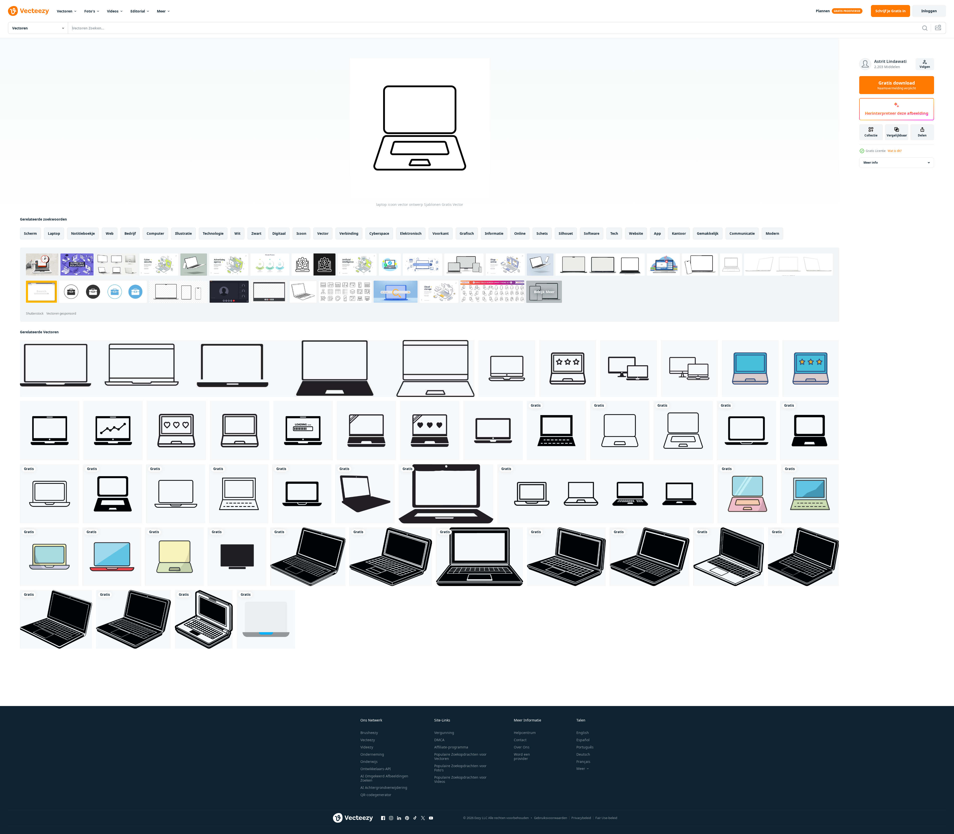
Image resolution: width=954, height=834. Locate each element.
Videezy (366, 747)
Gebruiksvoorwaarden (550, 818)
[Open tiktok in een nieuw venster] (415, 818)
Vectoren (64, 11)
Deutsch (583, 754)
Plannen (823, 10)
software (591, 233)
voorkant (440, 233)
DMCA (439, 739)
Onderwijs (369, 761)
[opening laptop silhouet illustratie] (307, 556)
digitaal (279, 233)
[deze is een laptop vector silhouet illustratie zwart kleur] (365, 493)
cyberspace (379, 233)
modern (772, 233)
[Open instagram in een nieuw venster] (391, 818)
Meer (161, 11)
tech (614, 233)
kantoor (679, 233)
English (582, 732)
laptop (54, 233)
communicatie (742, 233)
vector (322, 233)
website (636, 233)
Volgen (925, 67)
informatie (494, 233)
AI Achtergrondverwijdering (383, 787)
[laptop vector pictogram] (266, 619)
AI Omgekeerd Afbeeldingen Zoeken (384, 778)
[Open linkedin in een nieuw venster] (399, 818)
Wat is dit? (895, 151)
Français (583, 761)
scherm (30, 233)
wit (237, 233)
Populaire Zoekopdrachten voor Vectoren (460, 756)
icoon (301, 233)
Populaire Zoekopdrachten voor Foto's (460, 767)
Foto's (89, 11)
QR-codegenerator (375, 794)
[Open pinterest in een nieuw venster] (407, 818)
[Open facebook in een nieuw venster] (383, 818)
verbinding (348, 233)
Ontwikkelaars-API (375, 768)
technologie (213, 233)
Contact (520, 739)
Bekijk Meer (544, 291)
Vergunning (444, 732)
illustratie (183, 233)
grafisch (467, 233)
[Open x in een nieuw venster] (423, 818)
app (657, 233)
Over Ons (522, 747)
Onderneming (372, 754)
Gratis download (896, 85)
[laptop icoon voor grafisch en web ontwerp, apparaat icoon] (506, 368)
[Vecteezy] (28, 11)
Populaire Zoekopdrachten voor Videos (460, 779)
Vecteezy (367, 739)
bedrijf (130, 233)
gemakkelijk (708, 233)
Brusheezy (369, 732)
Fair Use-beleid (606, 818)
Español (583, 739)
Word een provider (522, 756)
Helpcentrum (525, 732)
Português (585, 747)
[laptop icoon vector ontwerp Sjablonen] (556, 430)
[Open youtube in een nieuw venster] (431, 818)
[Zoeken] (925, 28)
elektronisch (411, 233)
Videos (112, 11)
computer (155, 233)
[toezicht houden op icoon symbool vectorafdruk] (237, 556)
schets (542, 233)
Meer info (870, 162)
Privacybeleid (581, 818)
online (520, 233)
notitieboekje (83, 233)
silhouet (566, 233)
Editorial (137, 11)
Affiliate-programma (451, 747)
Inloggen (929, 10)
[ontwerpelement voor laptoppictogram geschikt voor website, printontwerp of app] (605, 493)
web (109, 233)
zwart (256, 233)
